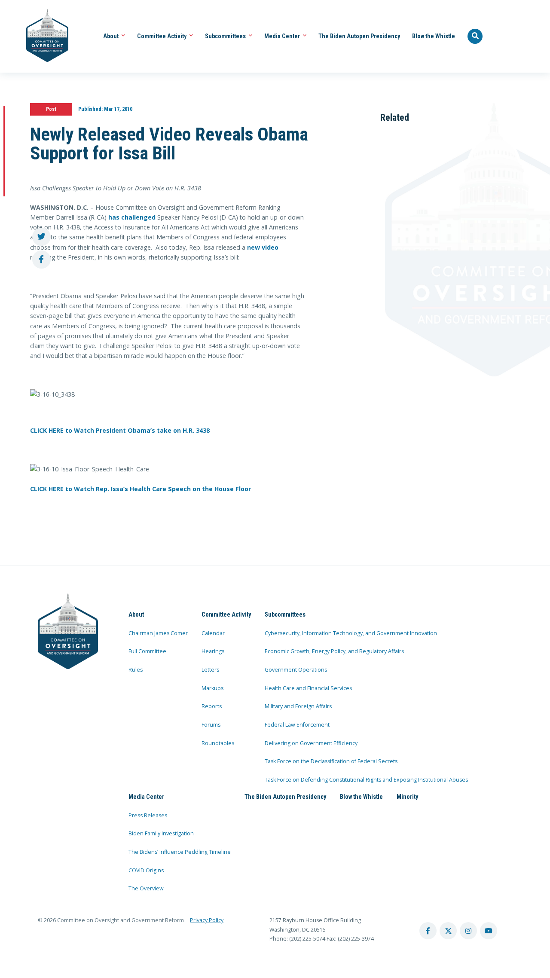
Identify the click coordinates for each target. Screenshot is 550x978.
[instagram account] (468, 930)
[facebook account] (428, 930)
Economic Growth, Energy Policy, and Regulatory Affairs (334, 651)
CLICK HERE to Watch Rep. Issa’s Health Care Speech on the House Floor (140, 489)
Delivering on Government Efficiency (311, 743)
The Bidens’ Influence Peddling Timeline (179, 852)
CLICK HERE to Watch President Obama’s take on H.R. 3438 (120, 430)
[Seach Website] (475, 36)
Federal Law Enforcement (297, 724)
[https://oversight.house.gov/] (42, 36)
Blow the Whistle (433, 36)
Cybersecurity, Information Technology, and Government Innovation (351, 633)
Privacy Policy (206, 920)
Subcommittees (226, 36)
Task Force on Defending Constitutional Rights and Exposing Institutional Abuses (366, 779)
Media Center (282, 36)
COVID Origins (146, 870)
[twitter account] (448, 930)
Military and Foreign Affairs (298, 706)
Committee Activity (162, 36)
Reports (212, 706)
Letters (210, 669)
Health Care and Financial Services (308, 688)
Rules (135, 669)
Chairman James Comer (158, 633)
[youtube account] (488, 930)
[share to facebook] (41, 260)
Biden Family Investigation (161, 833)
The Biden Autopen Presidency (359, 36)
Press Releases (147, 815)
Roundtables (218, 743)
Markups (212, 688)
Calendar (213, 633)
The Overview (146, 888)
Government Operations (296, 669)
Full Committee (147, 651)
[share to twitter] (41, 237)
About (111, 36)
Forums (211, 724)
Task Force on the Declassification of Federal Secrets (331, 761)
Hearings (213, 651)
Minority (407, 796)
